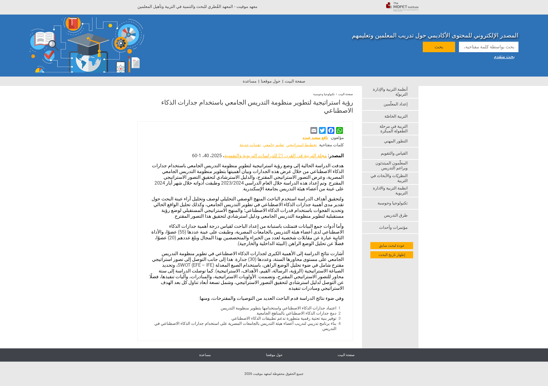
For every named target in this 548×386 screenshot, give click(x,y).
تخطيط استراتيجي (301, 145)
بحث (439, 47)
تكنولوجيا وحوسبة (324, 94)
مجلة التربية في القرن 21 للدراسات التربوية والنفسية (275, 155)
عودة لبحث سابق (392, 245)
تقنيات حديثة (250, 145)
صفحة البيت (295, 81)
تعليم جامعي (273, 145)
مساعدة (249, 81)
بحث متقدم (504, 56)
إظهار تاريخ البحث (391, 254)
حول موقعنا (270, 81)
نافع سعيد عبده (315, 138)
